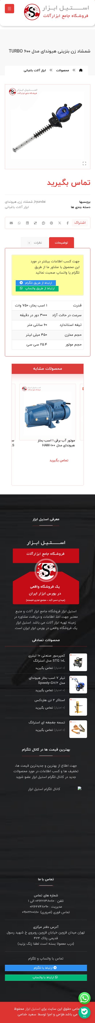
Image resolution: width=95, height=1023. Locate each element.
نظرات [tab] (35, 243)
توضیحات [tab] (61, 243)
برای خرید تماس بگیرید (56, 465)
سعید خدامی (27, 1014)
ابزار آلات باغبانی (17, 207)
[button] (9, 8)
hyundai (40, 202)
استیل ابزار (32, 1009)
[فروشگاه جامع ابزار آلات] (57, 12)
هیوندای (10, 202)
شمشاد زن (25, 202)
